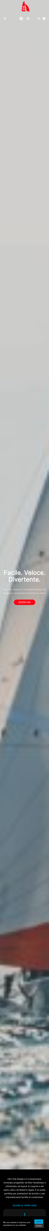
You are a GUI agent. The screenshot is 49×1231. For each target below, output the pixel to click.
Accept (38, 1221)
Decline (39, 1226)
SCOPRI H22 (25, 602)
